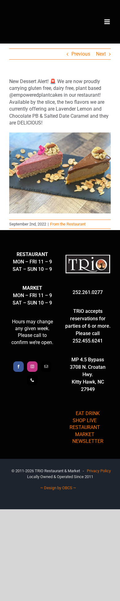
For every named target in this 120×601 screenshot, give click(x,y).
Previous (80, 54)
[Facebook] (18, 366)
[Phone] (32, 380)
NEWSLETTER (87, 441)
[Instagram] (32, 366)
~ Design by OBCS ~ (58, 487)
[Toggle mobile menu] (107, 22)
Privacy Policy (99, 471)
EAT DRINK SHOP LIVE (86, 416)
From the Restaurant (68, 224)
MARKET (84, 434)
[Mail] (46, 366)
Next (101, 54)
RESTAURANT (85, 427)
